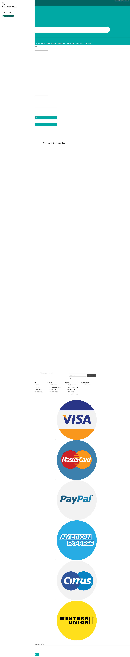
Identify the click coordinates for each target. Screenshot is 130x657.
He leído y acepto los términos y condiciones (83, 378)
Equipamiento (40, 43)
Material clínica (51, 43)
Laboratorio (61, 43)
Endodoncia (79, 43)
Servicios (88, 43)
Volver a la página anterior (122, 0)
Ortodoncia (70, 43)
